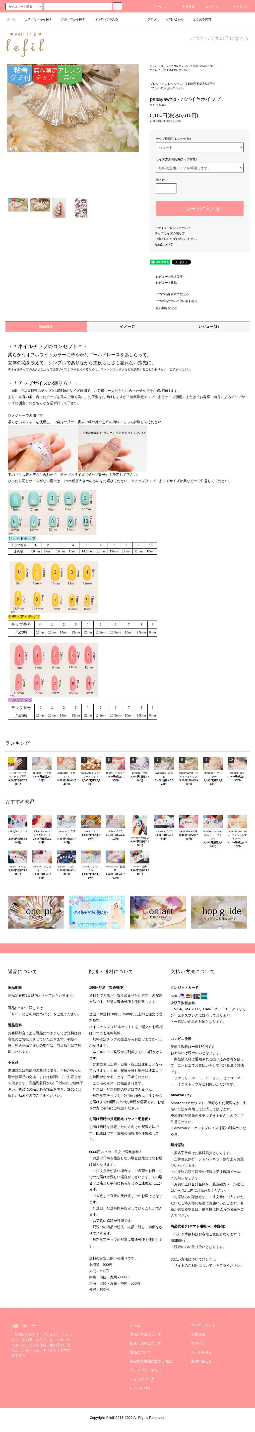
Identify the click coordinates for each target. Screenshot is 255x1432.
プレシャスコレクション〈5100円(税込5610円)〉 (189, 66)
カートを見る (201, 1352)
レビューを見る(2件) (170, 276)
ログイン (212, 6)
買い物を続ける (166, 308)
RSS (133, 1388)
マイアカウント (203, 1325)
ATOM (145, 1388)
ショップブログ (142, 1379)
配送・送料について (145, 1343)
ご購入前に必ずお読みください (176, 239)
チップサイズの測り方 (170, 233)
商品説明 (46, 326)
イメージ (127, 326)
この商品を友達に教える (172, 294)
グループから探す (73, 19)
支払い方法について (145, 1334)
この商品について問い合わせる (177, 301)
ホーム (11, 19)
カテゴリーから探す (38, 19)
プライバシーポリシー (147, 1370)
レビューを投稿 (166, 282)
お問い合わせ (175, 19)
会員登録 (188, 6)
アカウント (163, 6)
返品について (164, 244)
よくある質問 (202, 19)
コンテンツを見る (106, 19)
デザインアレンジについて (173, 228)
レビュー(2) (208, 326)
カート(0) (240, 6)
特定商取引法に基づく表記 (151, 1361)
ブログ (152, 19)
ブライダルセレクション (175, 69)
